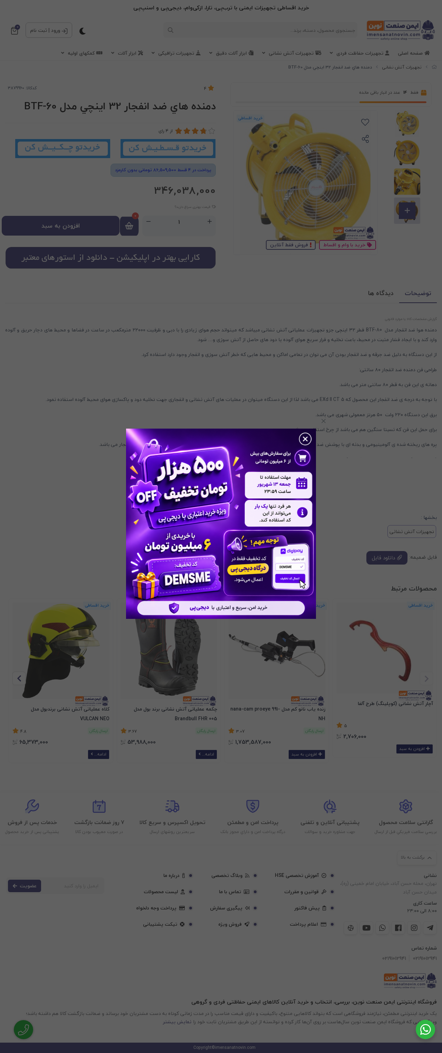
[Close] (323, 421)
